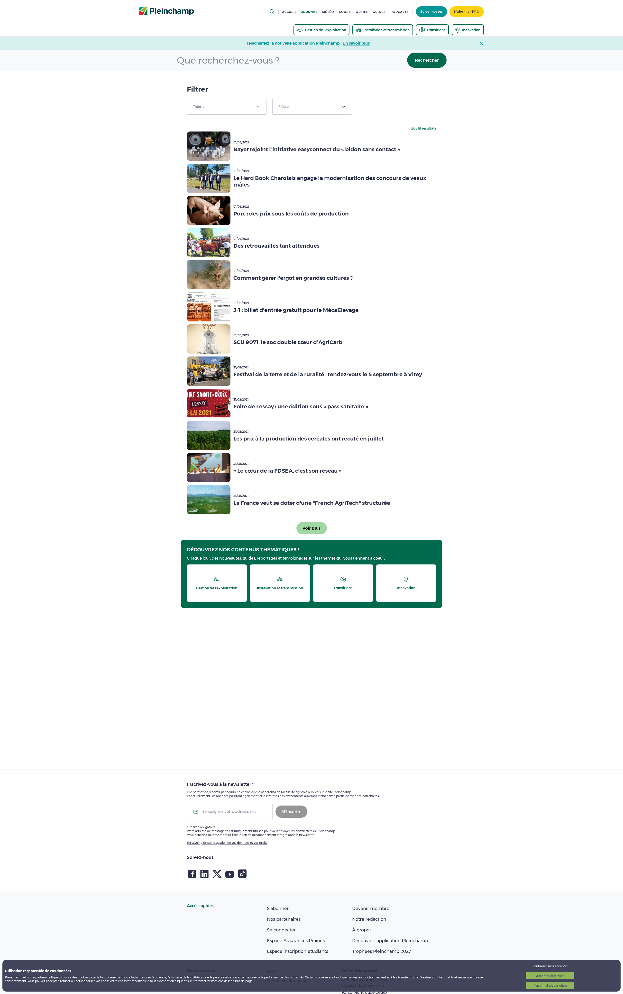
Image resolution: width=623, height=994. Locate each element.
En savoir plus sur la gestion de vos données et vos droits (227, 842)
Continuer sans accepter (550, 966)
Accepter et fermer (550, 976)
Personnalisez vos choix (550, 985)
